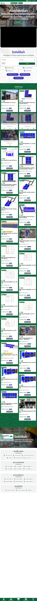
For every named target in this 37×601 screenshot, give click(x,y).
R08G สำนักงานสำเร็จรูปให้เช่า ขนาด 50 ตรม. (9, 307)
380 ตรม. (28, 198)
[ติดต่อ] (18, 598)
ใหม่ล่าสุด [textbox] (3, 63)
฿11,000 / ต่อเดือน (4, 312)
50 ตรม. (10, 311)
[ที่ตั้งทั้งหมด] (11, 599)
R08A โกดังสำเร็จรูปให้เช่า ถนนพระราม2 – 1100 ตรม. (27, 241)
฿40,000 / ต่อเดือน (4, 409)
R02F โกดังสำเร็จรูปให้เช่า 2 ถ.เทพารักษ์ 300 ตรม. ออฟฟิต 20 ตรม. (9, 404)
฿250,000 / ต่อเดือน (23, 344)
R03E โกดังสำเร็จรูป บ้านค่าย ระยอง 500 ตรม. (27, 387)
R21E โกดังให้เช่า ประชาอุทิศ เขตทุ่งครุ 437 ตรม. (9, 209)
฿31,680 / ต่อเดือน (23, 319)
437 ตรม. (10, 214)
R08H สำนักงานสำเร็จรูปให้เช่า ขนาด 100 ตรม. (27, 290)
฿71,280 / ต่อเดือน (4, 336)
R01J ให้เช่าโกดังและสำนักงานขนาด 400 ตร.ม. (27, 411)
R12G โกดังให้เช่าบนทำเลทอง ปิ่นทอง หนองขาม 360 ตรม (26, 217)
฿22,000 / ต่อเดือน (23, 295)
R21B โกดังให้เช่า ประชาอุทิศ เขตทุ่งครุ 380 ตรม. (27, 193)
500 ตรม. (28, 392)
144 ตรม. (28, 319)
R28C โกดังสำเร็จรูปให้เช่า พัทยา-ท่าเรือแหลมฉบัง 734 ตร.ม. (27, 103)
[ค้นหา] (33, 599)
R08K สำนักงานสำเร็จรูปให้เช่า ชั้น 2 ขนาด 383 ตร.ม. (8, 258)
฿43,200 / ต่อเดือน (23, 222)
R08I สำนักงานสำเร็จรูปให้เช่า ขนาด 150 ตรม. (9, 282)
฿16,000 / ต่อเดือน (4, 239)
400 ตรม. (28, 416)
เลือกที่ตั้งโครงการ (13, 3)
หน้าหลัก (7, 3)
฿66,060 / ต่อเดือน (23, 108)
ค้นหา (27, 63)
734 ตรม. (28, 108)
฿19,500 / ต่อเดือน (4, 385)
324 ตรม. (10, 336)
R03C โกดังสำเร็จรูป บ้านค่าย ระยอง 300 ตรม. (27, 363)
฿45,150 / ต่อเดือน (23, 149)
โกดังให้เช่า (20, 3)
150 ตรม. (28, 173)
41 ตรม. (10, 108)
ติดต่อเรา (31, 3)
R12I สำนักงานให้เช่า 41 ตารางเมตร (8, 102)
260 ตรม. (10, 166)
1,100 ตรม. (29, 246)
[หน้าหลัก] (3, 599)
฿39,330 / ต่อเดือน (4, 214)
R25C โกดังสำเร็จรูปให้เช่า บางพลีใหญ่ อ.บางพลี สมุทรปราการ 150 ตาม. (27, 168)
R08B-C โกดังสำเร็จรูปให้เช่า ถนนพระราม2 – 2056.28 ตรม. (26, 338)
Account (33, 0)
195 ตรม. (10, 384)
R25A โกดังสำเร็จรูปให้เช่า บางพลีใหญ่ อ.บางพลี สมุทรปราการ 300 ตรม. (9, 185)
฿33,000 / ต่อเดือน (4, 287)
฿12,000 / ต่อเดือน (4, 108)
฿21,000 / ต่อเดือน (4, 360)
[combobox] (10, 64)
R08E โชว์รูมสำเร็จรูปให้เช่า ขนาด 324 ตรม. (8, 331)
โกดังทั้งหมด (26, 600)
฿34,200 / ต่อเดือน (23, 198)
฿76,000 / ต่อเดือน (4, 263)
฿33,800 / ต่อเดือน (4, 166)
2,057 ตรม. (29, 343)
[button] (27, 152)
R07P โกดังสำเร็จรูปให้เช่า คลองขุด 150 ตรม (9, 355)
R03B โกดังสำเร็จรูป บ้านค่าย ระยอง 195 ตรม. (9, 379)
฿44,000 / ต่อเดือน (23, 271)
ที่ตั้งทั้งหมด (11, 600)
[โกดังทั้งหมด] (26, 599)
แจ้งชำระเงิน (27, 3)
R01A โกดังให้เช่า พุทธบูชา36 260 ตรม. (9, 160)
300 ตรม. (28, 149)
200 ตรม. (28, 270)
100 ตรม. (28, 295)
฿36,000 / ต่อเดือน (4, 190)
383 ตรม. (10, 263)
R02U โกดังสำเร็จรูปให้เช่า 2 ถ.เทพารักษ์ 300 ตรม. (27, 144)
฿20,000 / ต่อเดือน (23, 173)
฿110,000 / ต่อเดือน (23, 246)
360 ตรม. (28, 222)
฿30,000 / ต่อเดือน (23, 368)
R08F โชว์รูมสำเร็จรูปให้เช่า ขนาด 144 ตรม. (26, 314)
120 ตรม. (10, 239)
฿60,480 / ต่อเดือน (23, 392)
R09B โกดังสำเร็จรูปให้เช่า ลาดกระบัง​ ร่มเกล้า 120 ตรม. (9, 234)
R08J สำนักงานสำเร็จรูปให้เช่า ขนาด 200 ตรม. (27, 266)
